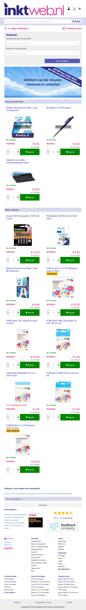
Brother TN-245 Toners (66, 579)
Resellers (61, 547)
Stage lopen (62, 541)
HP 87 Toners (62, 590)
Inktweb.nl (10, 538)
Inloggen (7, 542)
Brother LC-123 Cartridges (40, 590)
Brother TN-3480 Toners (66, 584)
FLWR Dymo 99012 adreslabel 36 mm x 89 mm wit (61, 321)
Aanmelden (43, 505)
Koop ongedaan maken (39, 563)
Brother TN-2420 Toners (66, 582)
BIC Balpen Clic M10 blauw (58, 107)
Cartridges (61, 556)
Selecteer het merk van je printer (18, 38)
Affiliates (61, 549)
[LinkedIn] (10, 548)
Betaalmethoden (36, 549)
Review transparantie (38, 544)
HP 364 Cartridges (37, 579)
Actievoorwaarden (37, 555)
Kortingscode (35, 557)
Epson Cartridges (10, 584)
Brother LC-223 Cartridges (40, 592)
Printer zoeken (9, 592)
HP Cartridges (9, 579)
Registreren (8, 545)
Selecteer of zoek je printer (16, 48)
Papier (60, 564)
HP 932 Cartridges (37, 587)
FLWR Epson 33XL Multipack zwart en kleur (21, 321)
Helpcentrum (35, 568)
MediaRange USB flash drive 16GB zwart (61, 217)
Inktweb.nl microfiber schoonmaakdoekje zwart (17, 161)
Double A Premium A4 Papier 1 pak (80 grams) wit (21, 269)
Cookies (69, 602)
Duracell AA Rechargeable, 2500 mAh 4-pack (22, 217)
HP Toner (7, 587)
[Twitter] (8, 548)
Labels (60, 561)
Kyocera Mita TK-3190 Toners (68, 592)
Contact (34, 565)
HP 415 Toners (63, 595)
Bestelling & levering (38, 560)
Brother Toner (9, 590)
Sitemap (17, 602)
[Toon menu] (80, 8)
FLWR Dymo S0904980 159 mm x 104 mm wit (21, 374)
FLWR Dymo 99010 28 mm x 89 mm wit (62, 374)
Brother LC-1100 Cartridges (40, 582)
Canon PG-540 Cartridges (40, 584)
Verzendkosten (36, 541)
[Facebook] (5, 548)
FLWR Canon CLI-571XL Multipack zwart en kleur (61, 269)
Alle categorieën (64, 569)
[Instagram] (12, 548)
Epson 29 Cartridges (38, 595)
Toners (60, 558)
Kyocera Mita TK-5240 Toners (68, 587)
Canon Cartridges (10, 582)
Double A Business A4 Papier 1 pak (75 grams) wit (21, 109)
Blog (32, 571)
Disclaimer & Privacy (43, 602)
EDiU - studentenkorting (39, 547)
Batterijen (61, 566)
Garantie (34, 552)
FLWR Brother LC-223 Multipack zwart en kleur (20, 426)
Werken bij (61, 544)
